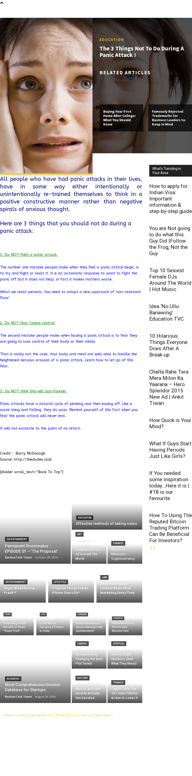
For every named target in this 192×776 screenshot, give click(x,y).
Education (112, 39)
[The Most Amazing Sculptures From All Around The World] (89, 547)
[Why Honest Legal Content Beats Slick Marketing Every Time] (119, 583)
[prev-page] (151, 548)
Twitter (121, 756)
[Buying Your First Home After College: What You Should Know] (121, 91)
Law (104, 577)
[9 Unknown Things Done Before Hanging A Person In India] (53, 620)
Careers (82, 614)
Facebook (123, 740)
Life (43, 614)
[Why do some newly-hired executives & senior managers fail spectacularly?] (89, 620)
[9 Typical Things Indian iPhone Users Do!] (71, 583)
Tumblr (121, 748)
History (82, 678)
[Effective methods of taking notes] (107, 507)
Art (79, 534)
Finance (118, 543)
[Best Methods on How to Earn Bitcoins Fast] (125, 620)
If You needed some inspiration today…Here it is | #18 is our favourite (169, 485)
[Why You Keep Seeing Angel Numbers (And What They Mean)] (125, 652)
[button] (188, 11)
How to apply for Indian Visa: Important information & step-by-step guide (170, 198)
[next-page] (154, 548)
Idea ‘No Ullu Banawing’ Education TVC (166, 312)
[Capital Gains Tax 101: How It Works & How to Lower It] (125, 686)
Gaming (82, 643)
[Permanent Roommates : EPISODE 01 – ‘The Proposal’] (35, 524)
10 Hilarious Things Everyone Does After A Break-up (168, 345)
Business (13, 678)
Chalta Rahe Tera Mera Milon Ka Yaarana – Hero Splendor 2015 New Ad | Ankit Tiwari (168, 387)
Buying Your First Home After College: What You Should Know (119, 117)
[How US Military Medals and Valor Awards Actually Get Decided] (89, 686)
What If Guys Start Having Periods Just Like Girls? (170, 450)
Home (8, 715)
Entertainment (17, 539)
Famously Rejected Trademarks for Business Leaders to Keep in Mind (168, 117)
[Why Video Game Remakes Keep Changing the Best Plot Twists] (89, 652)
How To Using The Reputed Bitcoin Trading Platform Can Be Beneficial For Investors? (170, 527)
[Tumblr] (112, 748)
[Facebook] (112, 741)
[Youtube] (112, 764)
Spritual (118, 643)
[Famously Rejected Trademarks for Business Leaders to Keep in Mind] (170, 91)
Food (7, 614)
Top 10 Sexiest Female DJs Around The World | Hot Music (170, 279)
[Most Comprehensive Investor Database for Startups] (35, 669)
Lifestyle (60, 582)
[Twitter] (112, 756)
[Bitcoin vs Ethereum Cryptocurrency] (125, 547)
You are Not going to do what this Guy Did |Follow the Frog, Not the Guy (169, 240)
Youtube (122, 764)
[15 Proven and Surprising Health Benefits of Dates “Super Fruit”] (17, 620)
